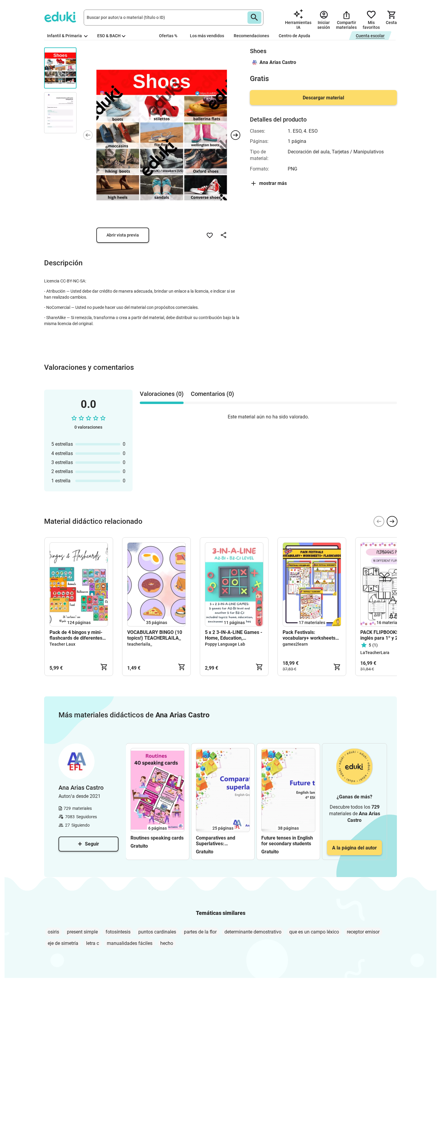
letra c (92, 943)
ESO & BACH (109, 35)
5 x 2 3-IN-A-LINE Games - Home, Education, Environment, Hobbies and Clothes (233, 635)
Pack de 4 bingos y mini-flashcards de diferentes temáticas (76, 635)
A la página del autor (354, 848)
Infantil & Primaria (65, 35)
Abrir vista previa (122, 235)
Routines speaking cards (157, 838)
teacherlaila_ (139, 644)
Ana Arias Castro (278, 62)
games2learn (295, 644)
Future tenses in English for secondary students (287, 840)
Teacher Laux (62, 644)
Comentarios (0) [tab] (212, 393)
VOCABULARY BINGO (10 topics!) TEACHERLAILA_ (154, 635)
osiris (53, 932)
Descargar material (323, 98)
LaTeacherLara (374, 652)
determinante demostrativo (252, 932)
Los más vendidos (207, 35)
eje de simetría (63, 943)
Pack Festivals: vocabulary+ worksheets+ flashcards (310, 635)
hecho (166, 943)
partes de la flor (200, 932)
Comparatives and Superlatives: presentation (215, 840)
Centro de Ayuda (294, 35)
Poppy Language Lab (225, 644)
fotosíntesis (118, 932)
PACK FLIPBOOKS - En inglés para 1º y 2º (384, 635)
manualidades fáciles (129, 943)
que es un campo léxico (314, 932)
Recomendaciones (251, 35)
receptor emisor (363, 932)
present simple (82, 932)
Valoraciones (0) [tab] (162, 393)
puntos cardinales (157, 932)
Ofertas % (168, 35)
